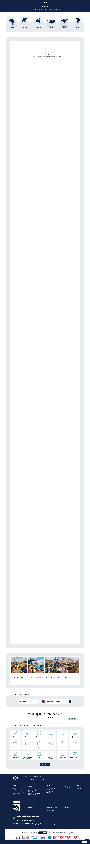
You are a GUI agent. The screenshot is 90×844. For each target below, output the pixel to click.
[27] (62, 715)
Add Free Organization (33, 787)
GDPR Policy (49, 792)
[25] (59, 715)
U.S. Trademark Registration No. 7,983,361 (34, 827)
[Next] (70, 701)
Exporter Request (32, 791)
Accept (84, 842)
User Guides (66, 789)
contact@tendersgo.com (51, 810)
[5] (36, 715)
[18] (49, 715)
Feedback (30, 786)
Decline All (78, 842)
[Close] (88, 842)
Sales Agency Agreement (34, 795)
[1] (27, 715)
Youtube (78, 789)
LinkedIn (78, 787)
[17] (24, 715)
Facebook (78, 788)
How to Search (16, 793)
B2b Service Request (33, 794)
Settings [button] (71, 842)
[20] (52, 715)
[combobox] (28, 701)
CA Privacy (48, 793)
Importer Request (32, 790)
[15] (46, 715)
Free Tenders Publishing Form (20, 792)
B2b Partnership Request (34, 793)
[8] (33, 715)
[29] (65, 715)
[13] (43, 715)
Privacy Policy (52, 842)
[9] (39, 715)
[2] (30, 715)
